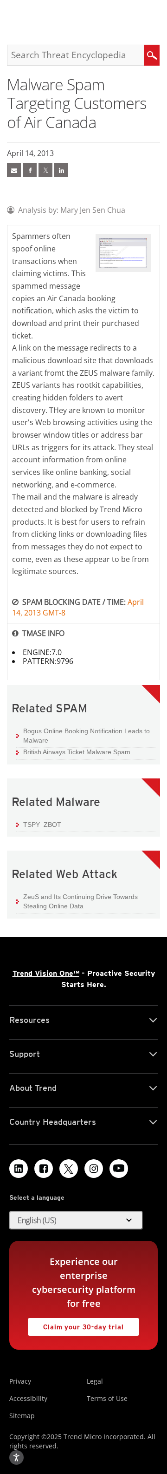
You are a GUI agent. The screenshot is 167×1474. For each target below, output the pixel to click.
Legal (95, 1381)
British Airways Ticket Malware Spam (76, 752)
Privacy (20, 1381)
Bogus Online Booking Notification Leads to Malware (86, 735)
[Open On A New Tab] (45, 170)
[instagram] (93, 1168)
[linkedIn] (61, 170)
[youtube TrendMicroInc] (118, 1168)
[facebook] (30, 170)
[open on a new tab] (68, 1168)
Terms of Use (107, 1398)
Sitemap (22, 1415)
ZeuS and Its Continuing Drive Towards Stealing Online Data (80, 901)
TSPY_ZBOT (42, 824)
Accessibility (28, 1398)
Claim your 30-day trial (76, 1324)
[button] (76, 1220)
